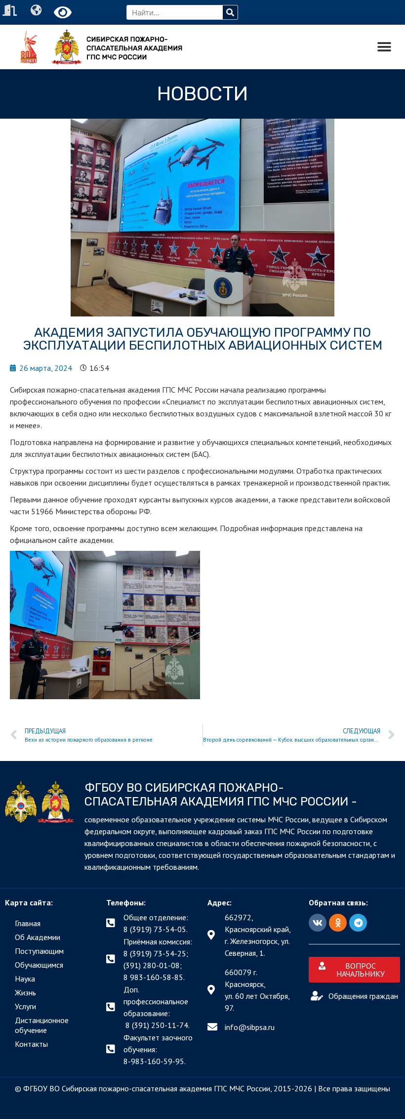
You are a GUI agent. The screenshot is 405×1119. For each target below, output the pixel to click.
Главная (27, 923)
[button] (384, 47)
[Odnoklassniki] (338, 923)
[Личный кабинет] (10, 10)
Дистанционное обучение (42, 1025)
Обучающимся (39, 965)
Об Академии (37, 937)
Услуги (25, 1006)
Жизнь (25, 992)
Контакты (31, 1044)
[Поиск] (230, 12)
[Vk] (317, 923)
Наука (25, 979)
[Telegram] (358, 923)
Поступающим (39, 951)
